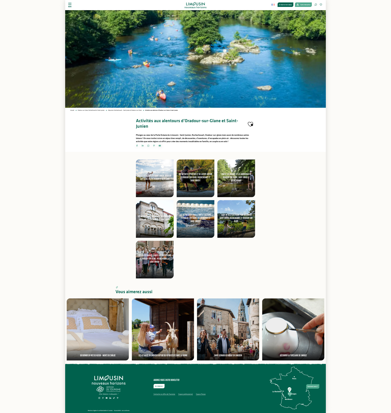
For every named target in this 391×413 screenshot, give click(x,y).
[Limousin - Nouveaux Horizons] (195, 5)
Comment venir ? (313, 386)
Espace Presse (201, 394)
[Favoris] (321, 5)
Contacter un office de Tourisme (164, 394)
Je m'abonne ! (159, 386)
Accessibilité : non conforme (121, 410)
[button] (315, 4)
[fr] (273, 5)
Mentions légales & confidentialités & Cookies (100, 410)
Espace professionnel (185, 394)
